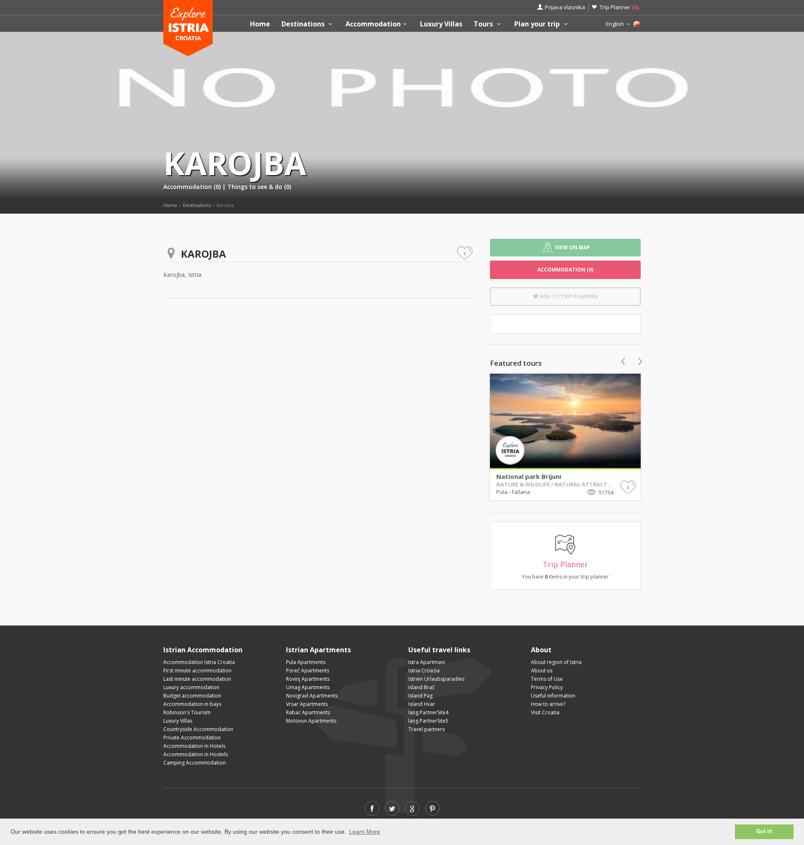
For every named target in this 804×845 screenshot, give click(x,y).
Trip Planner (619, 7)
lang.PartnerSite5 (428, 720)
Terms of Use (547, 678)
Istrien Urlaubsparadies (436, 678)
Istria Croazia (424, 670)
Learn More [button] (364, 831)
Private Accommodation (192, 737)
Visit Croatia (545, 712)
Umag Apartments (308, 687)
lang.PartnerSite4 (428, 712)
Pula (502, 492)
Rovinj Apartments (308, 678)
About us (541, 670)
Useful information (553, 695)
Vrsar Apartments (307, 704)
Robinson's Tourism (187, 712)
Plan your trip (538, 24)
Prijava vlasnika (565, 7)
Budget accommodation (192, 695)
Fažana (521, 492)
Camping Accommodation (194, 762)
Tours (484, 24)
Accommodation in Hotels (194, 745)
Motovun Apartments (311, 720)
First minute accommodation (197, 670)
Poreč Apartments (307, 670)
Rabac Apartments (308, 712)
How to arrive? (548, 704)
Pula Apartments (305, 662)
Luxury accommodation (191, 687)
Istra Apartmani (426, 662)
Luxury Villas (441, 24)
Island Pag (420, 695)
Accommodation (373, 24)
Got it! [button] (764, 832)
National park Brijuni (528, 476)
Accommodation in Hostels (195, 754)
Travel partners (426, 729)
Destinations (303, 24)
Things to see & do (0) (259, 187)
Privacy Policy (547, 687)
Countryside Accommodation (198, 729)
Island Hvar (421, 704)
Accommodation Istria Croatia (199, 662)
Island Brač (421, 687)
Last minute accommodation (197, 678)
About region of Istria (556, 662)
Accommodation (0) (192, 187)
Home (260, 24)
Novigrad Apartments (312, 695)
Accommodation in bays (192, 704)
